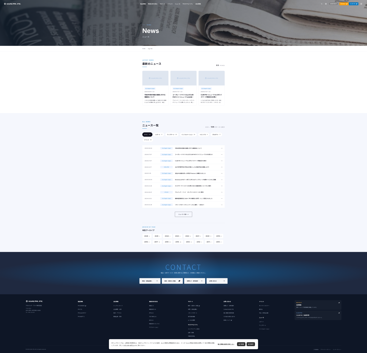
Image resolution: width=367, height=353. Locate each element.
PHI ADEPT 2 (81, 316)
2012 (199, 242)
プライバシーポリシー (325, 349)
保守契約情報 (191, 316)
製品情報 (143, 4)
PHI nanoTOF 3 (82, 313)
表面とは (151, 305)
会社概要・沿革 (117, 309)
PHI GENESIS (81, 305)
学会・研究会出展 (263, 313)
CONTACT (333, 3)
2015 (178, 242)
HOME (143, 48)
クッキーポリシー (337, 349)
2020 (208, 236)
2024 (167, 236)
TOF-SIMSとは (152, 316)
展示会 (261, 309)
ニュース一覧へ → (183, 214)
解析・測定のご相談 (170, 281)
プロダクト (216, 134)
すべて (147, 134)
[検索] (321, 3)
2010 (218, 242)
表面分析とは (152, 309)
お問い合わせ (213, 281)
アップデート (172, 134)
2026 (147, 236)
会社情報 (198, 4)
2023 (177, 236)
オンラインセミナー (264, 305)
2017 (157, 242)
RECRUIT (343, 3)
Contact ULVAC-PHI (229, 309)
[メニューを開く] (361, 4)
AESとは (151, 320)
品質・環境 (191, 332)
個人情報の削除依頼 (229, 313)
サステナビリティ (188, 4)
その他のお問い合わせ (229, 316)
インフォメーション (188, 134)
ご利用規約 (316, 349)
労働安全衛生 (191, 336)
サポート (162, 4)
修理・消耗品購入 (147, 281)
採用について (227, 320)
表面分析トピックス (154, 323)
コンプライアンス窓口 (193, 329)
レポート (158, 134)
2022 (188, 236)
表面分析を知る (152, 4)
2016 (168, 242)
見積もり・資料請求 (192, 281)
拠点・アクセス (117, 313)
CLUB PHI (353, 3)
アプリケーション (153, 327)
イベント (170, 4)
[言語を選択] (326, 3)
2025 (157, 236)
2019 (218, 236)
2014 (189, 242)
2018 (146, 242)
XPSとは (151, 313)
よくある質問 (191, 320)
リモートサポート (192, 313)
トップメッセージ (118, 305)
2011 (209, 242)
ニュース (177, 4)
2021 (198, 236)
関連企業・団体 (117, 316)
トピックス (204, 134)
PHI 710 (80, 309)
